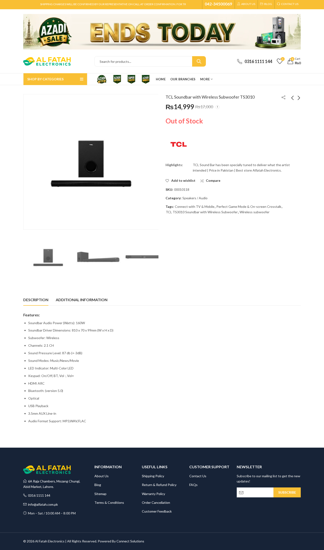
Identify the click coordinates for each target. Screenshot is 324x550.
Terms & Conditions (109, 502)
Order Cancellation (156, 502)
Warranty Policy (153, 494)
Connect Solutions (130, 541)
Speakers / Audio (195, 198)
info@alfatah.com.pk (42, 504)
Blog (97, 485)
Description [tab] (35, 299)
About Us (101, 476)
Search (199, 61)
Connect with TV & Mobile (194, 207)
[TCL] (179, 144)
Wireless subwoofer (254, 212)
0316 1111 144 (38, 495)
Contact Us (197, 476)
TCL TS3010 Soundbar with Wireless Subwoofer (202, 212)
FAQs (193, 485)
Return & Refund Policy (159, 485)
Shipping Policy (153, 476)
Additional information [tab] (81, 299)
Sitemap (100, 494)
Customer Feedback (157, 511)
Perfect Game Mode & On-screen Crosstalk (248, 207)
